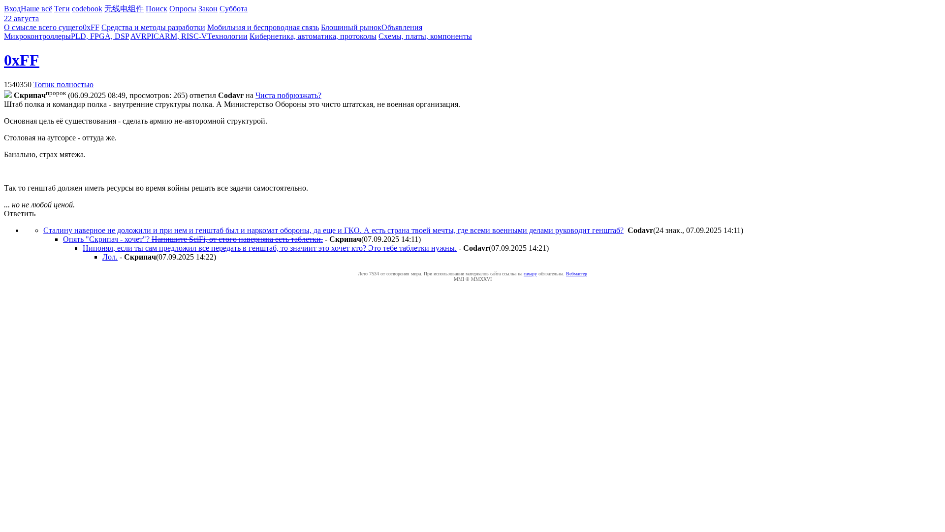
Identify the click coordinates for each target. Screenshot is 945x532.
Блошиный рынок (351, 27)
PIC (153, 36)
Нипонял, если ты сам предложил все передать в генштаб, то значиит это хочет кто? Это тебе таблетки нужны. (270, 248)
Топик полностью (63, 84)
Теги (62, 8)
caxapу (530, 273)
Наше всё (36, 8)
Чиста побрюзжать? (288, 95)
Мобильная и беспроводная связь (263, 27)
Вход (12, 8)
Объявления (401, 27)
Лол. (110, 257)
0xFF (91, 27)
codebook (87, 8)
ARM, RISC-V (183, 36)
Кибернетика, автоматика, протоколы (313, 36)
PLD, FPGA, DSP (100, 36)
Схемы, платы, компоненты (425, 36)
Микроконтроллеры (37, 36)
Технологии (227, 36)
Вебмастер (576, 273)
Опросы (182, 8)
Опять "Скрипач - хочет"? (193, 239)
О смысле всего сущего (43, 27)
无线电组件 (124, 8)
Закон (208, 8)
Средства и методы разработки (153, 27)
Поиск (156, 8)
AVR (138, 36)
